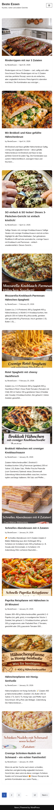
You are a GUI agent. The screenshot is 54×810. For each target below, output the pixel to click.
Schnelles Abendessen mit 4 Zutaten (27, 528)
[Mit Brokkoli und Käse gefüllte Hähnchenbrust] (27, 109)
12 (35, 795)
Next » (44, 795)
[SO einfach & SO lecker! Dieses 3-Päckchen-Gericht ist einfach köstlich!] (27, 189)
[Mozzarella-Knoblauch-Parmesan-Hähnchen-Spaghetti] (27, 272)
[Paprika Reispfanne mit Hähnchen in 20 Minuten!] (27, 577)
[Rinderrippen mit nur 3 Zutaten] (27, 37)
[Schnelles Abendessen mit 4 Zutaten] (27, 504)
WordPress (35, 807)
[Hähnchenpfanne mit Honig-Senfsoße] (27, 653)
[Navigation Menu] (49, 5)
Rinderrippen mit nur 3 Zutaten (23, 60)
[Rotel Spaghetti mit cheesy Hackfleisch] (27, 349)
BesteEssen (12, 65)
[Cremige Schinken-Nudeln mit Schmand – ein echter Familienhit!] (27, 730)
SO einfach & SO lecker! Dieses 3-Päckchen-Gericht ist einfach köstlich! (25, 216)
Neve (16, 807)
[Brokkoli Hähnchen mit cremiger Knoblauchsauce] (27, 425)
